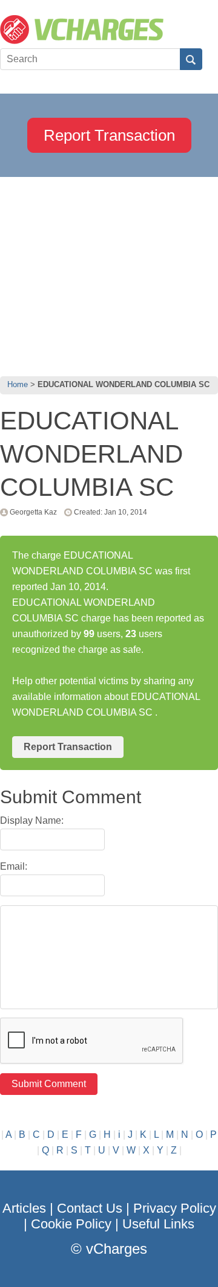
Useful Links (158, 1223)
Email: (13, 866)
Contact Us (89, 1208)
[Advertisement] (109, 273)
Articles (24, 1208)
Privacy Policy (174, 1208)
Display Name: (32, 820)
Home (17, 384)
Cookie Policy (71, 1223)
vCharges (116, 1248)
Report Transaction (109, 135)
